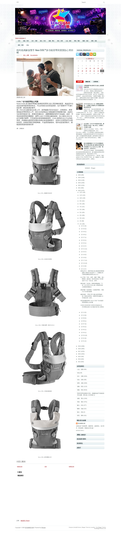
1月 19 (83, 254)
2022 (79, 185)
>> (93, 58)
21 (94, 71)
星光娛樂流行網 (81, 423)
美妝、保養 (60, 41)
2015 (79, 356)
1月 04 (83, 332)
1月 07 (83, 324)
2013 (79, 361)
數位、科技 (43, 41)
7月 (81, 206)
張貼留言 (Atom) (25, 520)
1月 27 (83, 237)
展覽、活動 (94, 41)
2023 (79, 182)
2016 (79, 354)
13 (90, 68)
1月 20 (83, 251)
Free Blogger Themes (101, 527)
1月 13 (83, 312)
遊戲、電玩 (51, 41)
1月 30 (83, 228)
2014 (79, 359)
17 (78, 71)
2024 (79, 180)
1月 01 (83, 341)
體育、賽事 (21, 45)
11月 (81, 195)
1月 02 (83, 338)
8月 (81, 204)
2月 (81, 221)
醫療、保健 (85, 41)
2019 (79, 346)
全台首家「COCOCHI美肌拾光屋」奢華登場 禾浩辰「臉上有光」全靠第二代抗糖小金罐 (94, 125)
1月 (81, 224)
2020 (79, 190)
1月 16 (83, 263)
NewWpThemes (77, 527)
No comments (34, 55)
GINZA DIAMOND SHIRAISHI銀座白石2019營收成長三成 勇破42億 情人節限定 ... (92, 306)
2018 (79, 348)
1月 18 (83, 257)
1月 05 (83, 329)
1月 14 (83, 269)
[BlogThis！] (19, 461)
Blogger (93, 168)
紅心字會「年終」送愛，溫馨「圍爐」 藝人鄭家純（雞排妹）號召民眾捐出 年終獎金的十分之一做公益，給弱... (92, 279)
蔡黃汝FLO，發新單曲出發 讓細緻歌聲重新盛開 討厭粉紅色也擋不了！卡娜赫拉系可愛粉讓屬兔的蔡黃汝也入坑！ (92, 272)
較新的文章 (19, 466)
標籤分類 (87, 81)
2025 (79, 177)
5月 (81, 212)
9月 (81, 201)
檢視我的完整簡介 (80, 430)
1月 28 (83, 234)
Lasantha (93, 527)
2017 (79, 351)
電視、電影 (77, 41)
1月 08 (83, 321)
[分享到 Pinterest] (25, 461)
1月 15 (83, 266)
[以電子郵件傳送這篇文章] (17, 461)
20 (90, 71)
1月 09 (83, 318)
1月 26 (83, 240)
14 (94, 68)
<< (86, 58)
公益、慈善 (68, 41)
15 (98, 68)
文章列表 (95, 81)
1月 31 (83, 226)
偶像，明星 (80, 386)
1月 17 (83, 260)
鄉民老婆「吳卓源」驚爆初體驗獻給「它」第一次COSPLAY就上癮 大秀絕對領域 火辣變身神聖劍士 (92, 285)
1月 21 (83, 249)
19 (86, 71)
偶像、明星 (26, 41)
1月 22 (83, 246)
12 (86, 68)
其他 (27, 45)
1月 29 (83, 231)
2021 (79, 188)
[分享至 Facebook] (23, 461)
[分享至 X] (21, 461)
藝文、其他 (80, 412)
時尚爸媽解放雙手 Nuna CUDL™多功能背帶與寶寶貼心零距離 (45, 51)
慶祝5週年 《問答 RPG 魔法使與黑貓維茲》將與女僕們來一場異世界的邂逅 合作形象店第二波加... (92, 296)
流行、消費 (34, 41)
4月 (81, 215)
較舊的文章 (71, 466)
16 (102, 68)
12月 (81, 192)
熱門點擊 (80, 81)
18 (82, 71)
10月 (81, 198)
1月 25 (83, 243)
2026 (79, 175)
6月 (81, 209)
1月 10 (83, 315)
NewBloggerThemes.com (100, 528)
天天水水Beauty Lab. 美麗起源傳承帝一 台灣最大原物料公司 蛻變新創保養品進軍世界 (94, 105)
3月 (81, 218)
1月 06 (83, 326)
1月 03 (83, 335)
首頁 (18, 2)
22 (98, 71)
